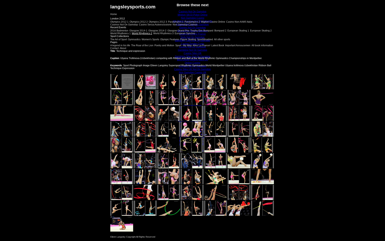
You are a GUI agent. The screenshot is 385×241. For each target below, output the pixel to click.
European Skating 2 (261, 30)
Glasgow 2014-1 (138, 30)
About (123, 48)
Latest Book (217, 45)
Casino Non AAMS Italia (239, 21)
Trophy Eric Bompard (201, 30)
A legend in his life (120, 45)
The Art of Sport (118, 39)
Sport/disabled (205, 39)
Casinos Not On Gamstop (124, 24)
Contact (114, 48)
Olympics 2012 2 (139, 21)
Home (113, 14)
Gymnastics (134, 39)
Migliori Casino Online (213, 21)
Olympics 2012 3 (158, 21)
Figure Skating (188, 39)
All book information (262, 45)
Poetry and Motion (164, 45)
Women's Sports (150, 39)
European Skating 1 (238, 30)
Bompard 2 (220, 30)
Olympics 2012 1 (119, 21)
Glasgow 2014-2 (157, 30)
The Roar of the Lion (142, 45)
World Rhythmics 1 (120, 33)
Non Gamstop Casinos (185, 24)
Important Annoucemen (237, 45)
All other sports (222, 39)
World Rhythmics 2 (142, 33)
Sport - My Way (183, 45)
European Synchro (185, 33)
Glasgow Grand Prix (178, 30)
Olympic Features (169, 39)
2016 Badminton (119, 30)
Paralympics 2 (192, 21)
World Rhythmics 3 (163, 33)
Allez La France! (201, 45)
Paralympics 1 (175, 21)
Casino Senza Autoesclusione (155, 24)
